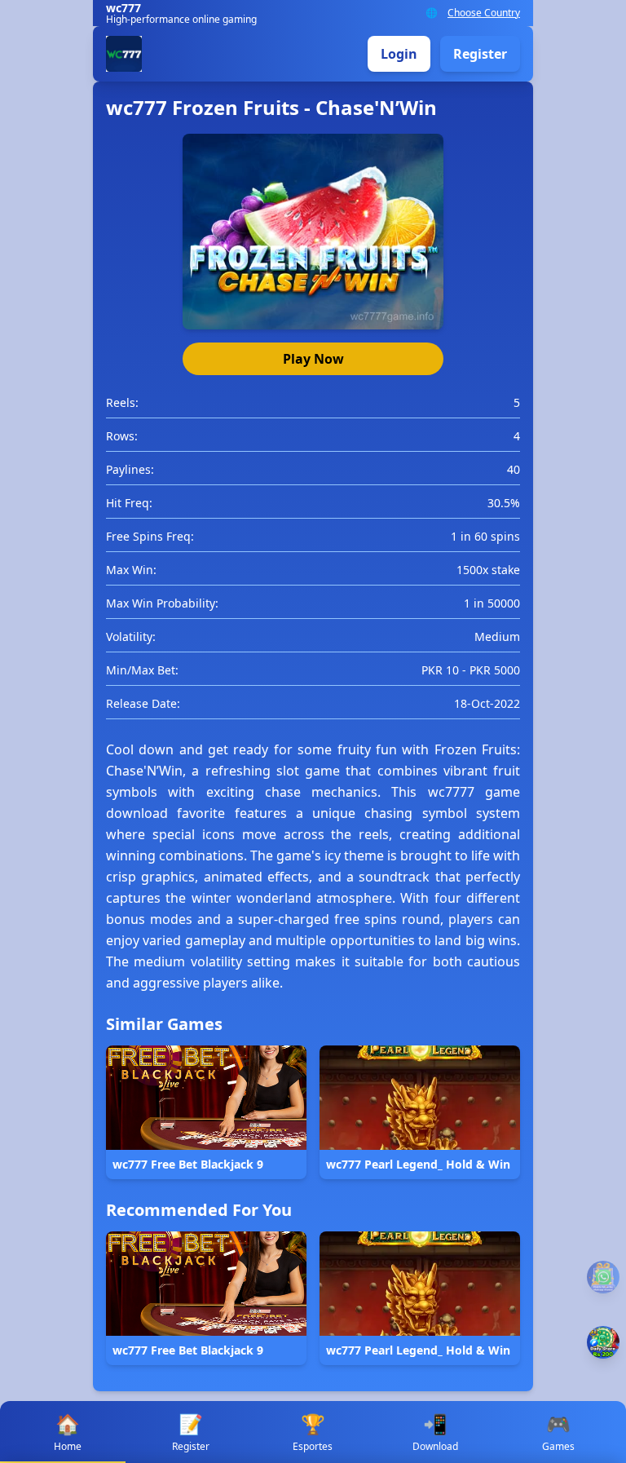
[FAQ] (603, 1277)
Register (480, 54)
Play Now (313, 359)
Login (399, 54)
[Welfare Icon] (603, 1342)
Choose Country (483, 13)
